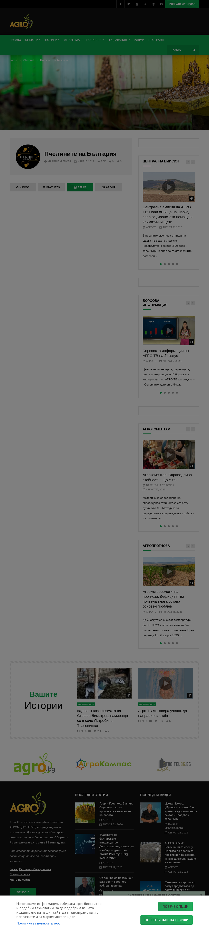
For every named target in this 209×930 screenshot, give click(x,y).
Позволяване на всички (167, 920)
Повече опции (175, 906)
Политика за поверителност (39, 923)
